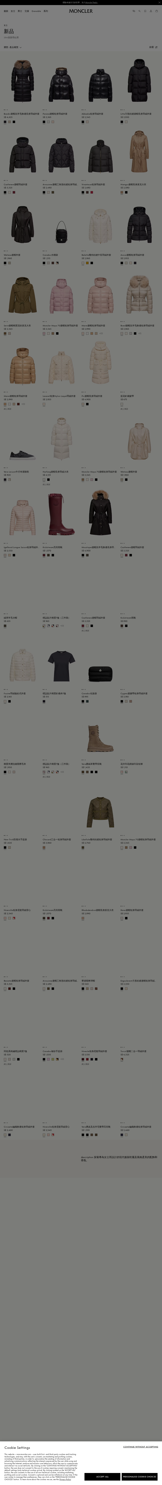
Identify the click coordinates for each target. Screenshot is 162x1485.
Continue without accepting (140, 1447)
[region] (81, 1463)
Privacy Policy (65, 1479)
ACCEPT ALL (102, 1476)
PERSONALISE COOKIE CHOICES (139, 1476)
